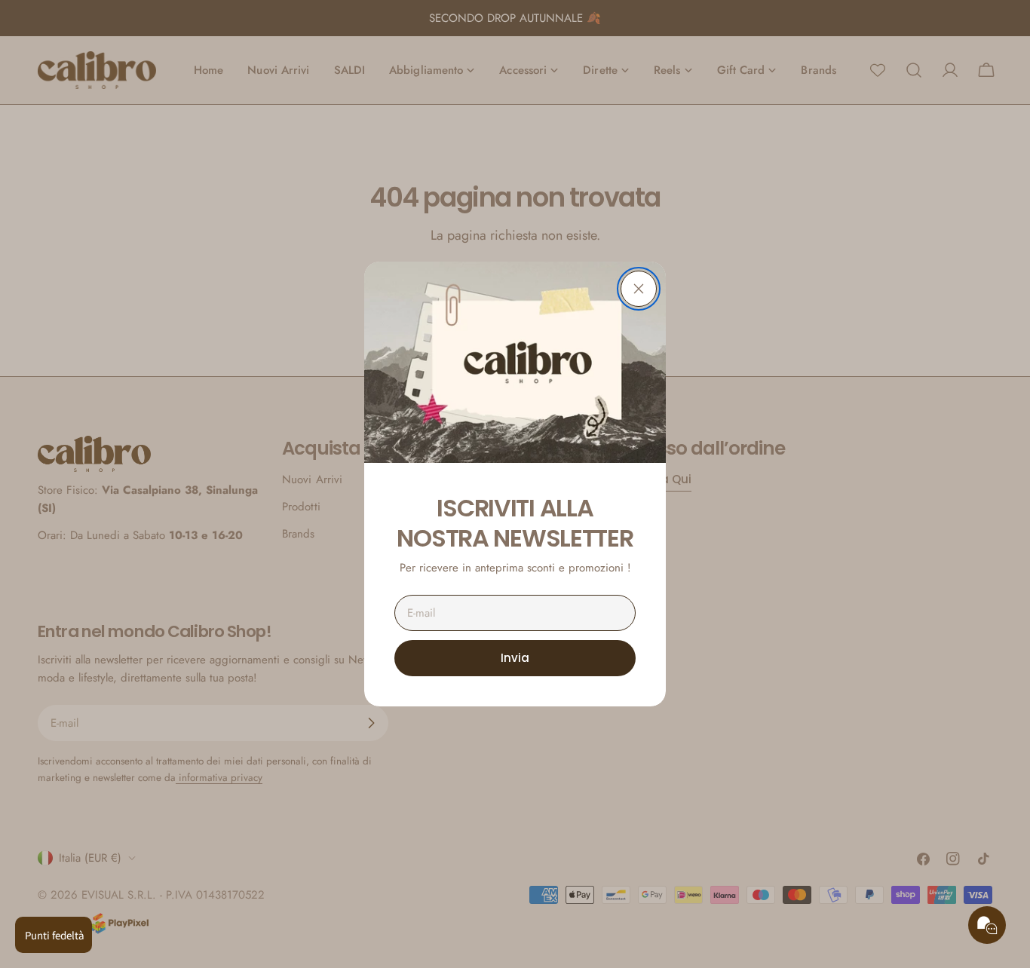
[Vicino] (639, 289)
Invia (515, 658)
